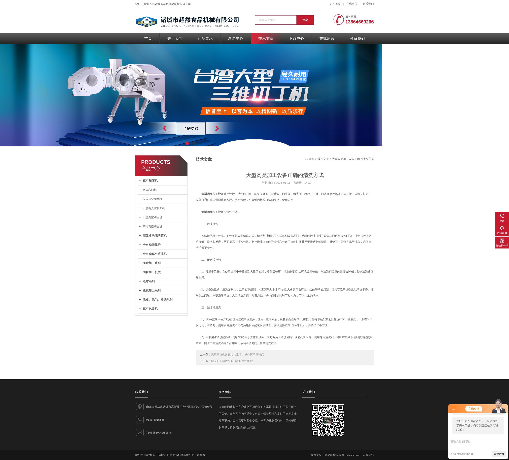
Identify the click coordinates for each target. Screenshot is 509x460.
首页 (148, 38)
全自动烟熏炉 (152, 244)
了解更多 (191, 128)
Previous (156, 128)
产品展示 (205, 38)
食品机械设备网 (334, 455)
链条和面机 (150, 189)
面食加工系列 (152, 263)
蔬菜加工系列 (152, 290)
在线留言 (351, 3)
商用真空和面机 (152, 226)
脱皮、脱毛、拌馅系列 (158, 299)
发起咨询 (499, 453)
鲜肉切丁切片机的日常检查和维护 (232, 361)
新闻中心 (235, 38)
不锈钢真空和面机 (154, 208)
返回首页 (335, 3)
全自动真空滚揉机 (155, 253)
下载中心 (296, 38)
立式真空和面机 (152, 199)
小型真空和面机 (152, 217)
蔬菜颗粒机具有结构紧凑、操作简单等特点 (237, 354)
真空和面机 (150, 180)
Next (226, 128)
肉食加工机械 (152, 272)
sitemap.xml (353, 455)
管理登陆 (368, 455)
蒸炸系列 (149, 281)
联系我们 (368, 3)
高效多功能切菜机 (155, 235)
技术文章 (266, 38)
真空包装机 (150, 308)
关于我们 (174, 38)
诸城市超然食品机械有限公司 (173, 4)
